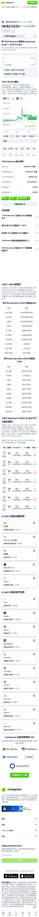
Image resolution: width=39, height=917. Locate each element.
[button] (19, 204)
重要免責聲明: (6, 882)
